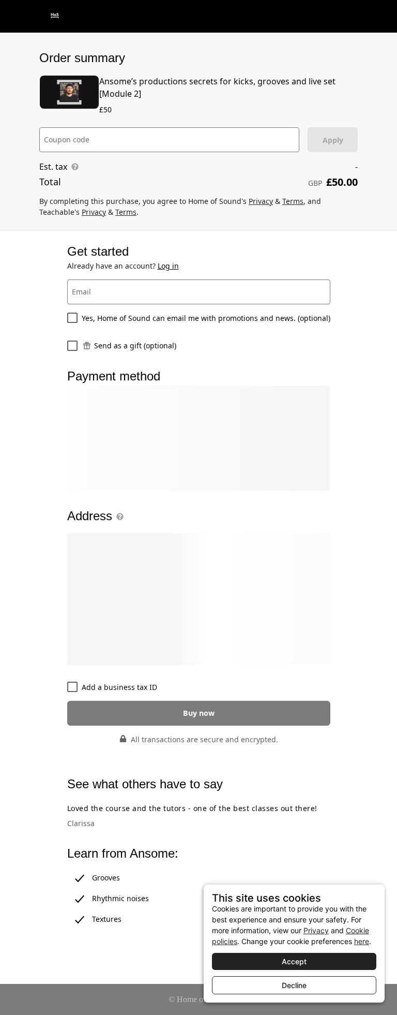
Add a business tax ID (119, 687)
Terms (292, 201)
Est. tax (53, 166)
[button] (118, 516)
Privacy (261, 201)
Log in (168, 266)
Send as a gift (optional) (135, 345)
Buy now (199, 713)
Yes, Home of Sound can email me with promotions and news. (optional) (206, 318)
